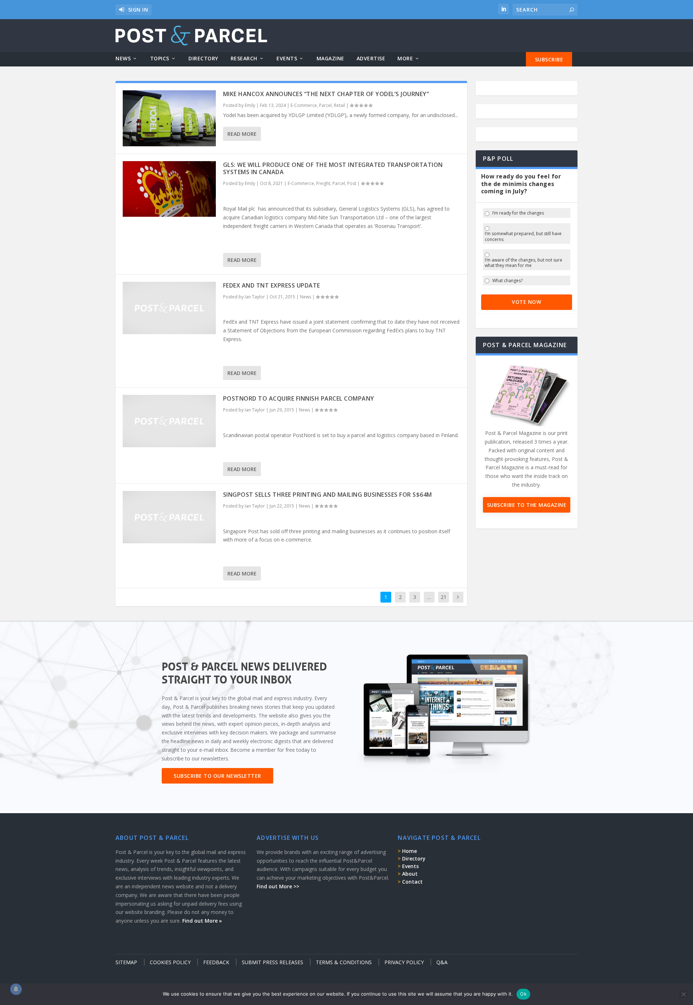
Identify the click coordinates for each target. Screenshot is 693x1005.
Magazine (330, 59)
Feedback (216, 962)
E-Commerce (304, 105)
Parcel (325, 105)
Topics (159, 59)
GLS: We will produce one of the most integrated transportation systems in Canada (333, 168)
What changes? (507, 281)
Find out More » (202, 920)
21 (443, 597)
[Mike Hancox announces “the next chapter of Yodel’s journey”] (169, 118)
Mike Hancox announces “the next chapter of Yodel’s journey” (326, 94)
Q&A (442, 962)
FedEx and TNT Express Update (271, 285)
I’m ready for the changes (518, 213)
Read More (242, 133)
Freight (323, 183)
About (410, 873)
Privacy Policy (404, 962)
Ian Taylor (255, 297)
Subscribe (549, 59)
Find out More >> (278, 886)
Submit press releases (272, 962)
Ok (523, 994)
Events (286, 59)
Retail (339, 105)
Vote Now (526, 301)
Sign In (138, 9)
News (123, 59)
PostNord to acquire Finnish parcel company (298, 398)
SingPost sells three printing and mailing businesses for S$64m (327, 495)
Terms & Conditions (344, 962)
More (405, 59)
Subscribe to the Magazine (527, 504)
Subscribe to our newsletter (217, 775)
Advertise (371, 59)
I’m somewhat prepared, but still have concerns (523, 236)
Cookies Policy (170, 962)
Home (409, 850)
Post (351, 183)
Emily (250, 105)
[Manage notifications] (16, 989)
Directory (203, 59)
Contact (412, 881)
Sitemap (126, 962)
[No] (683, 994)
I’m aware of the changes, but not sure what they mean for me (523, 262)
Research (244, 59)
